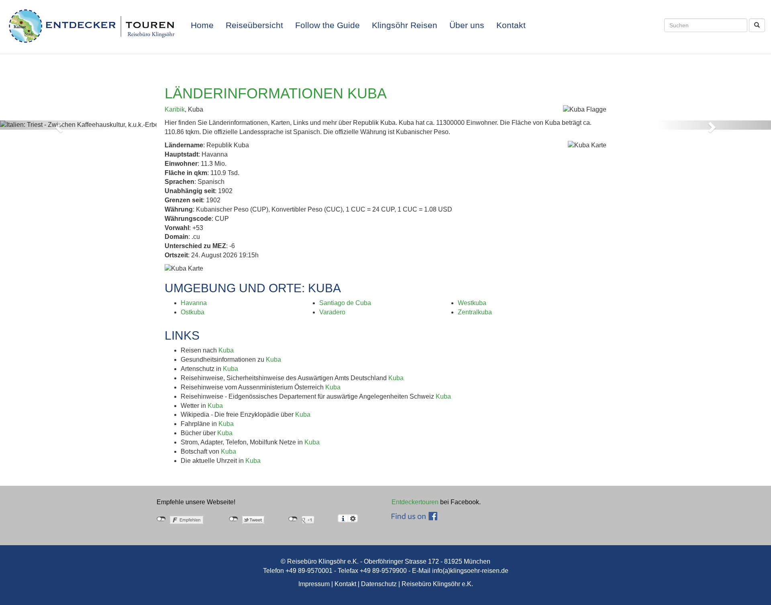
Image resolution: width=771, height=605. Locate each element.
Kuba (226, 350)
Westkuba (472, 302)
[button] (58, 125)
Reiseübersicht (254, 25)
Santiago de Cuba (345, 302)
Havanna (194, 302)
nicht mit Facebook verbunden (161, 519)
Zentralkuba (475, 312)
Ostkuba (192, 312)
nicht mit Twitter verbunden (233, 519)
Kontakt (511, 25)
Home (202, 25)
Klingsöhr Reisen (404, 25)
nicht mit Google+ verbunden (293, 519)
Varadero (332, 312)
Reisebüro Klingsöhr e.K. (437, 584)
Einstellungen (353, 518)
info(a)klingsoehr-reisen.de (470, 570)
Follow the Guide (327, 25)
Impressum (314, 584)
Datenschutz (379, 584)
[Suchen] (757, 25)
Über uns (466, 25)
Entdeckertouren (415, 502)
